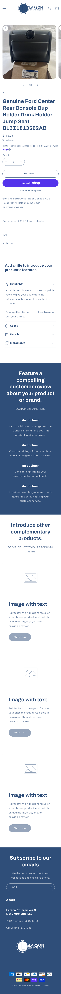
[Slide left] (23, 85)
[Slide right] (37, 85)
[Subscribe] (51, 887)
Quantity (7, 155)
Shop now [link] (20, 637)
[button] (4, 8)
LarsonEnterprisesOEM (26, 985)
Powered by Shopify (42, 985)
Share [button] (9, 243)
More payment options (30, 191)
